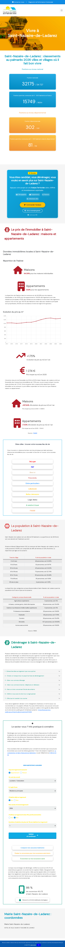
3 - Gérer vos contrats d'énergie (15, 680)
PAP (32, 467)
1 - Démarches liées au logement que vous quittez (20, 671)
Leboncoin (32, 489)
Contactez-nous (18, 2)
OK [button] (38, 945)
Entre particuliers (32, 483)
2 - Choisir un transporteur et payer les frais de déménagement (24, 676)
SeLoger (32, 462)
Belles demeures (32, 494)
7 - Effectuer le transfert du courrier (16, 698)
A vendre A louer (32, 505)
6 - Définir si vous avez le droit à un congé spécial (20, 694)
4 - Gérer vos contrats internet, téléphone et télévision (22, 685)
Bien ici (32, 472)
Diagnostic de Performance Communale (41, 2)
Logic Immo (32, 500)
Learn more (33, 945)
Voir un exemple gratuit (33, 210)
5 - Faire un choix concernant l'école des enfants (20, 689)
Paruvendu (32, 478)
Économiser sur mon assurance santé (32, 859)
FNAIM (35, 433)
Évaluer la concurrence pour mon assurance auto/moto (32, 853)
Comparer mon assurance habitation (32, 848)
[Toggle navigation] (61, 10)
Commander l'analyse (33, 205)
